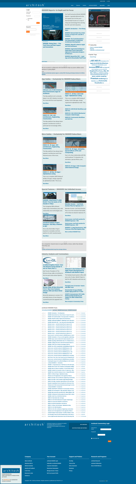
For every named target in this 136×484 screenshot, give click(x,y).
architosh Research (95, 460)
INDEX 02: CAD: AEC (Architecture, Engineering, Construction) (60, 409)
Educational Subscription (52, 468)
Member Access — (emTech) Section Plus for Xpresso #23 (60, 326)
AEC (93, 61)
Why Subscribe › (83, 424)
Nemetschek (93, 74)
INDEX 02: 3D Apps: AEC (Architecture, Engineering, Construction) (61, 377)
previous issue (51, 61)
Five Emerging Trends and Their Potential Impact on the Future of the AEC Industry (61, 414)
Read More (68, 105)
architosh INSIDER (93, 5)
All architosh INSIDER (47, 310)
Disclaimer (71, 468)
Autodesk (92, 67)
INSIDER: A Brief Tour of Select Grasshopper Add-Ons (59, 344)
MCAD (101, 73)
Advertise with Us (29, 463)
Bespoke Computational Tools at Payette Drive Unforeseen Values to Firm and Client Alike (61, 383)
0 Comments (83, 314)
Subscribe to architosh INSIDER (54, 463)
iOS (98, 71)
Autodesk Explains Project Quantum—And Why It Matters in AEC (61, 412)
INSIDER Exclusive (72, 310)
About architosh (28, 460)
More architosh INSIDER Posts (72, 231)
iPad (100, 71)
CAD (101, 67)
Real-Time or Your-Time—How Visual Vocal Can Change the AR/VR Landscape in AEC (61, 357)
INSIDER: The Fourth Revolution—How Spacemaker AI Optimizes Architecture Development (74, 40)
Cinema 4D (106, 67)
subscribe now (7, 479)
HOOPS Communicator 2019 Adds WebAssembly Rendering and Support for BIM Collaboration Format (75, 296)
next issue (44, 61)
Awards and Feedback (30, 468)
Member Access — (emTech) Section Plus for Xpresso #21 (60, 329)
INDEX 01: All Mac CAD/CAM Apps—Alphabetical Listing (74, 94)
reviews (84, 5)
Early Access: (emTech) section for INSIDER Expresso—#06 (75, 220)
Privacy (70, 470)
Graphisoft (93, 71)
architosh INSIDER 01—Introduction (55, 386)
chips (108, 5)
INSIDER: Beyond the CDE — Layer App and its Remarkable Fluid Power (75, 57)
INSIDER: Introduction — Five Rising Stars (56, 313)
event (104, 69)
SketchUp (93, 81)
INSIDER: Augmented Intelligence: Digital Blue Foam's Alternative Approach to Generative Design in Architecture (75, 51)
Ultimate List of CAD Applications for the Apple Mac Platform (60, 410)
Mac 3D (106, 71)
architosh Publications (96, 463)
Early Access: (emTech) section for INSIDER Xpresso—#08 (60, 348)
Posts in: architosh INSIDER (96, 47)
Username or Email (28, 13)
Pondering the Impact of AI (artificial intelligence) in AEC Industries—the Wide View (61, 361)
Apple (92, 63)
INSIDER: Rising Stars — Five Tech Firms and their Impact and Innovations (52, 45)
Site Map (71, 460)
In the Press (27, 470)
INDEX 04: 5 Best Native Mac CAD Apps (56, 397)
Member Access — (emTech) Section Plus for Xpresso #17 (74, 205)
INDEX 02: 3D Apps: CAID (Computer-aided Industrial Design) (75, 166)
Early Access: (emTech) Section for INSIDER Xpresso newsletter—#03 (61, 355)
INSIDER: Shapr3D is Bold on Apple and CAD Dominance (75, 45)
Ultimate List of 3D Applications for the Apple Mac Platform (60, 375)
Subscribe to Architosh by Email (97, 50)
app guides (102, 5)
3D (90, 61)
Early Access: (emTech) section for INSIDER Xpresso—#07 (60, 349)
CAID (103, 67)
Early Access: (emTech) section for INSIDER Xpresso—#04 (75, 224)
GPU (106, 69)
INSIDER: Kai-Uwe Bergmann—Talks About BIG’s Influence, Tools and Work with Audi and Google (61, 390)
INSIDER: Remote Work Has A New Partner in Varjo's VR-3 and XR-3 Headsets (75, 34)
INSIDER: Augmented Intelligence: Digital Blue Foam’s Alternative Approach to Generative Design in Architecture (61, 320)
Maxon (97, 73)
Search (27, 31)
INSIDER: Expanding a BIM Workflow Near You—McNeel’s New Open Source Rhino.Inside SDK (61, 340)
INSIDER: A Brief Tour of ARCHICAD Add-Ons (57, 396)
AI (101, 61)
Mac (102, 71)
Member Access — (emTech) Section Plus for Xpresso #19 (60, 331)
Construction (100, 69)
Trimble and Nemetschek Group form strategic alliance (54, 249)
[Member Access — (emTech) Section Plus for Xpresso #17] (75, 197)
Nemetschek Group (100, 74)
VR (103, 82)
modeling (105, 73)
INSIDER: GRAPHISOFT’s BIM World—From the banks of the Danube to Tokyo (61, 388)
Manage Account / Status (52, 470)
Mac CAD (93, 73)
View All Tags (93, 56)
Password (28, 15)
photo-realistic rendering (99, 76)
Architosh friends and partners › (79, 428)
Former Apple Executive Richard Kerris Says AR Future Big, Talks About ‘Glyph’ (61, 416)
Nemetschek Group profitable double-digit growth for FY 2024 (74, 290)
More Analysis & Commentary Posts (74, 301)
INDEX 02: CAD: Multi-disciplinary (54, 407)
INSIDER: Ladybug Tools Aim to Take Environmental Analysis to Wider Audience (61, 342)
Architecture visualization (97, 64)
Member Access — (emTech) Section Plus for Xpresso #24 (60, 324)
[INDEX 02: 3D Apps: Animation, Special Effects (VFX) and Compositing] (75, 142)
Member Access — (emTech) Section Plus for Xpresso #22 (60, 327)
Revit (106, 78)
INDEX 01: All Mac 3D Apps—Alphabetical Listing (57, 373)
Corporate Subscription (52, 465)
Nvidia (107, 74)
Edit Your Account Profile (52, 473)
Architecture (104, 63)
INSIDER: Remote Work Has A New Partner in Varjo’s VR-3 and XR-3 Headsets (61, 314)
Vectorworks (103, 81)
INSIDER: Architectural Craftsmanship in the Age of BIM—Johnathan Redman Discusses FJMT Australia (61, 394)
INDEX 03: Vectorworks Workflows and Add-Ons (58, 401)
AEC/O (97, 61)
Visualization (98, 83)
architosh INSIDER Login (52, 460)
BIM (97, 67)
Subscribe (102, 1)
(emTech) (55, 310)
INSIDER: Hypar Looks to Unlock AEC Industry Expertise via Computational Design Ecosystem (61, 338)
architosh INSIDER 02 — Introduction (55, 362)
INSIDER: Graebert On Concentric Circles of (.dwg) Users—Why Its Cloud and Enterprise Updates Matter (61, 370)
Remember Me (30, 19)
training (97, 81)
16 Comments (83, 416)
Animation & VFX (105, 61)
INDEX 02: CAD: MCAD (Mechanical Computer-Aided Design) (75, 114)
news (72, 5)
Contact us (27, 475)
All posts (92, 48)
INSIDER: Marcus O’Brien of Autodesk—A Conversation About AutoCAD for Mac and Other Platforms (61, 368)
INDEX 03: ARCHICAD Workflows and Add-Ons (57, 403)
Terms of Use (72, 463)
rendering (102, 78)
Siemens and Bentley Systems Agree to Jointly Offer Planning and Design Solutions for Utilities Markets (63, 73)
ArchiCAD (97, 63)
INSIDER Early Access (62, 310)
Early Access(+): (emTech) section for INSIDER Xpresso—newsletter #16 (61, 335)
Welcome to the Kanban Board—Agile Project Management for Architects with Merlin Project (75, 270)
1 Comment (83, 313)
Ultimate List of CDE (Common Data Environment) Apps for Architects (61, 385)
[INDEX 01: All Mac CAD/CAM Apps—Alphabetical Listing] (75, 87)
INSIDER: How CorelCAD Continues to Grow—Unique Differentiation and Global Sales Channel (61, 372)
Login (108, 1)
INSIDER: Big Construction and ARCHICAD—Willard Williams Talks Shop (61, 392)
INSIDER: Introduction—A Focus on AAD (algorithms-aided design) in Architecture (61, 337)
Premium (94, 78)
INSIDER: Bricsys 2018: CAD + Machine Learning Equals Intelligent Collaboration (61, 366)
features (78, 5)
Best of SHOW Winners (96, 465)
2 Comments (83, 344)
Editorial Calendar (29, 465)
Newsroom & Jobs (29, 473)
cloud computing (95, 69)
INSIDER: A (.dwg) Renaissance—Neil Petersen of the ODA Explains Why (75, 228)
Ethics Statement (73, 465)
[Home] (35, 5)
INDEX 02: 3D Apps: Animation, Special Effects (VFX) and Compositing (75, 150)
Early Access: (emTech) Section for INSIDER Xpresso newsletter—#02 (61, 359)
